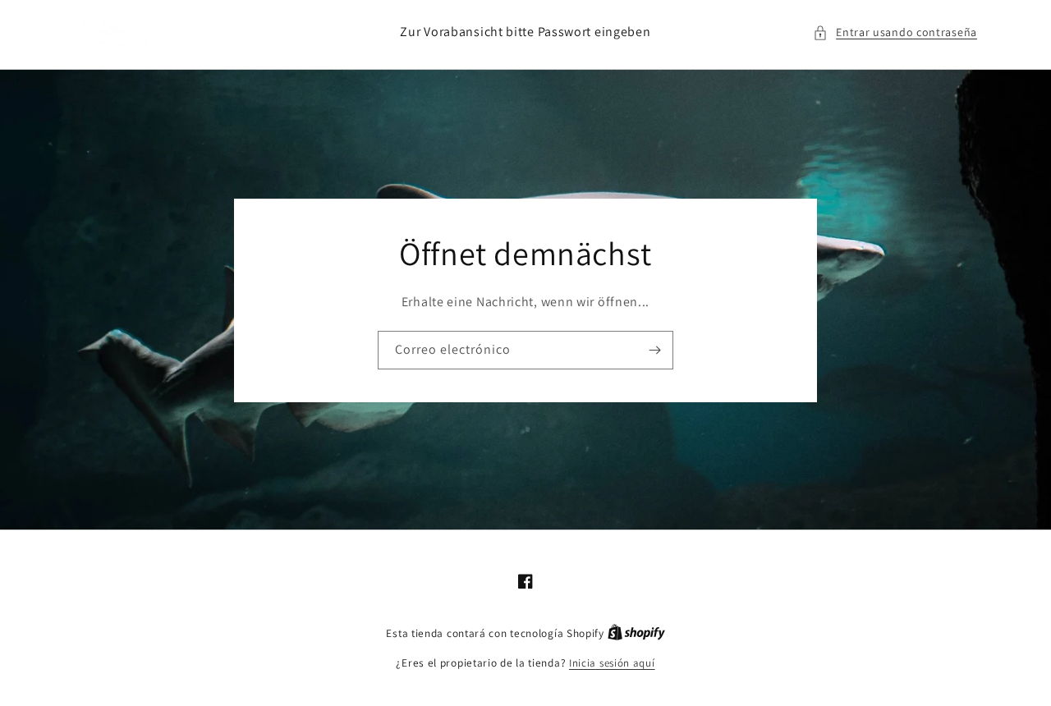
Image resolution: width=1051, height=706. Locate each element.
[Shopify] (636, 633)
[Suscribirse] (654, 349)
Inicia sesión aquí (612, 663)
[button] (895, 32)
